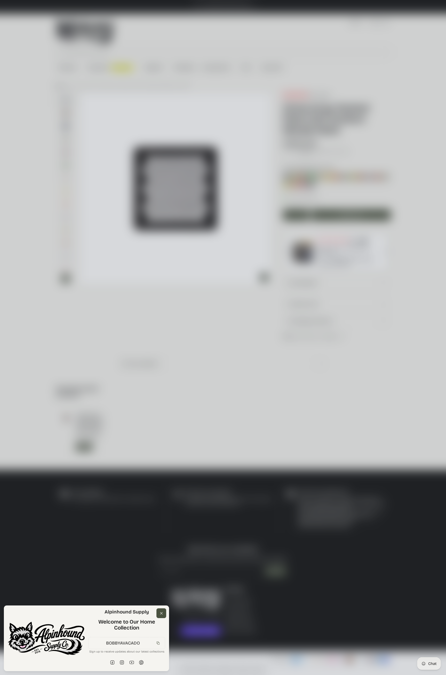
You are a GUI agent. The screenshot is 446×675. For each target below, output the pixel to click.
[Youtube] (132, 663)
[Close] (161, 613)
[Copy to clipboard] (158, 643)
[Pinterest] (141, 663)
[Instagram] (122, 663)
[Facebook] (112, 663)
